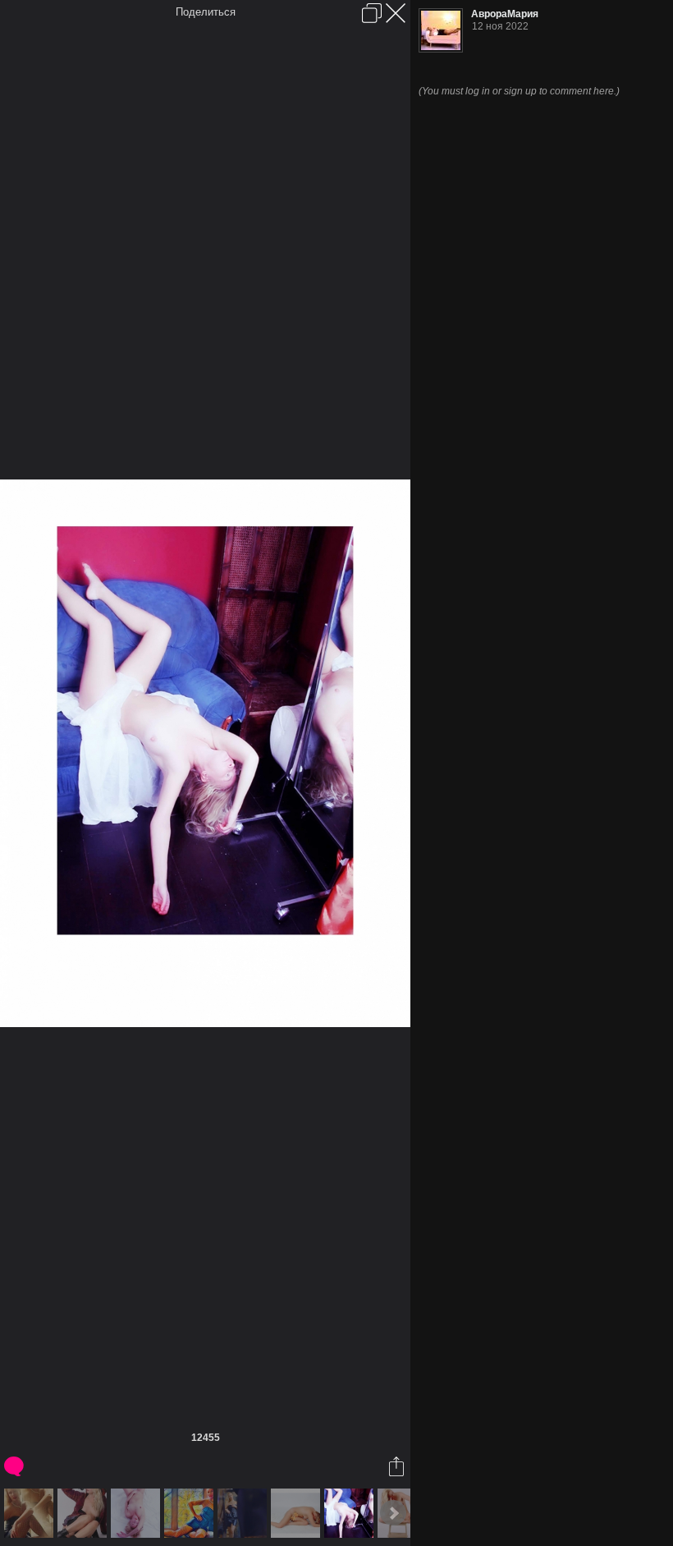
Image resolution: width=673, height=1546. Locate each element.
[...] (30, 1513)
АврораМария (504, 14)
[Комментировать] (15, 1466)
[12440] (84, 1513)
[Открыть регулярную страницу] (372, 13)
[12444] (244, 1513)
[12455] (351, 1513)
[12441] (137, 1513)
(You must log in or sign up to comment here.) (519, 91)
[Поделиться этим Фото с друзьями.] (397, 1466)
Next (393, 1513)
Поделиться (206, 12)
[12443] (190, 1513)
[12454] (297, 1513)
